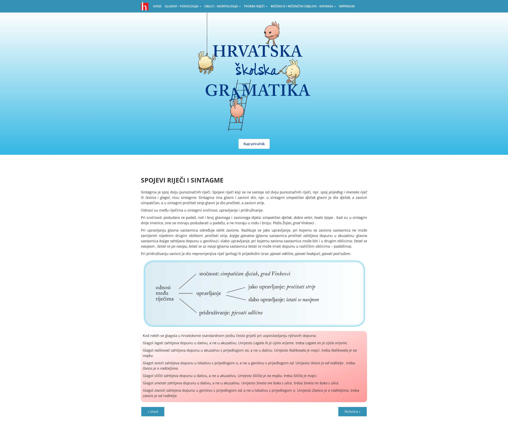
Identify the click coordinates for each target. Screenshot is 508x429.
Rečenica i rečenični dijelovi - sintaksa (302, 6)
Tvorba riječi (255, 6)
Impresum (347, 6)
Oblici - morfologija (221, 6)
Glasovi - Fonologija (182, 6)
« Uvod (153, 411)
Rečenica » (352, 411)
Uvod (157, 6)
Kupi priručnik (254, 144)
